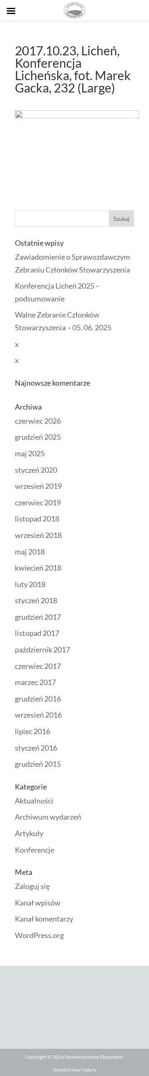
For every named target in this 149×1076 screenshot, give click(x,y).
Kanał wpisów (37, 902)
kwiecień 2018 (38, 567)
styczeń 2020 (36, 469)
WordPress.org (39, 935)
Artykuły (29, 833)
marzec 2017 (35, 682)
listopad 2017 (37, 633)
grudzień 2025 (38, 436)
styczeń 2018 (36, 600)
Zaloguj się (32, 886)
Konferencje (34, 849)
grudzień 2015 (38, 763)
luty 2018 (30, 584)
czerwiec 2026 (38, 420)
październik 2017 (42, 649)
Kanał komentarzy (44, 918)
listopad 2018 (37, 518)
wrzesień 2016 (38, 714)
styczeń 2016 (36, 747)
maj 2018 (30, 551)
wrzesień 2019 (38, 486)
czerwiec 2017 (38, 666)
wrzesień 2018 (38, 535)
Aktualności (34, 800)
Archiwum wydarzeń (48, 816)
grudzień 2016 (38, 698)
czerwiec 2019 (38, 502)
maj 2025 (30, 453)
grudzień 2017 (38, 616)
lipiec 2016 (32, 731)
